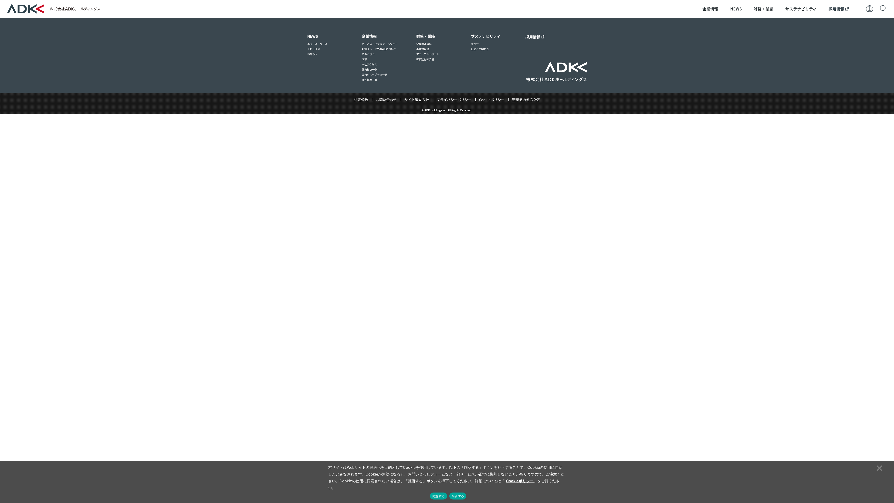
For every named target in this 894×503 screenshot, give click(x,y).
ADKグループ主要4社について (379, 49)
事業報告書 (422, 49)
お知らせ (312, 54)
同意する (438, 496)
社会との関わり (480, 49)
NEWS (736, 9)
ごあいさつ (368, 54)
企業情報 (710, 9)
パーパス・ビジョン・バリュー (380, 44)
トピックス (313, 49)
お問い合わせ (386, 99)
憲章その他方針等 (526, 99)
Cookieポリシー (492, 99)
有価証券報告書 (425, 59)
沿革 (364, 59)
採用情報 (837, 9)
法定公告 (361, 99)
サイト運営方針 (416, 99)
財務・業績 (763, 9)
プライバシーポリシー (454, 99)
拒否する (458, 496)
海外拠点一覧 (369, 80)
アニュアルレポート (427, 54)
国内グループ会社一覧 (374, 74)
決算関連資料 (424, 44)
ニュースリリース (317, 44)
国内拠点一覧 (369, 69)
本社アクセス (369, 64)
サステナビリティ (801, 9)
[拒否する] (878, 467)
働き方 (475, 44)
